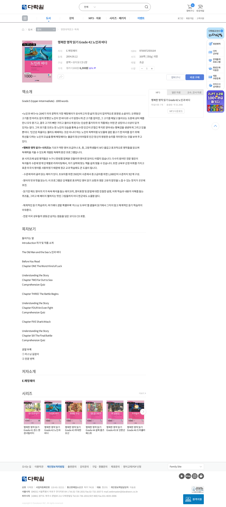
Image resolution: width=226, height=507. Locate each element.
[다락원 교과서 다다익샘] (215, 38)
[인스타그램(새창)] (195, 476)
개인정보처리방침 (55, 466)
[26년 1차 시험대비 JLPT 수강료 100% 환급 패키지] (215, 112)
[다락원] (33, 7)
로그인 (180, 18)
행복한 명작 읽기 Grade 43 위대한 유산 (73, 430)
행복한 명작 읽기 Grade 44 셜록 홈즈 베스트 (95, 430)
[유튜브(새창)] (182, 476)
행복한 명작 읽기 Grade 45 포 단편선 (115, 428)
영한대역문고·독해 (70, 29)
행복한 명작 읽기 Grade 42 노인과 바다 (52, 430)
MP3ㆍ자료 (95, 18)
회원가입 (189, 18)
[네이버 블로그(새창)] (188, 476)
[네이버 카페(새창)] (201, 476)
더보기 (141, 393)
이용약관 (39, 466)
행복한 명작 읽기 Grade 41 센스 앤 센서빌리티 (32, 430)
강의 (71, 18)
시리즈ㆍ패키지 (118, 18)
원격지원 (197, 499)
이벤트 (141, 18)
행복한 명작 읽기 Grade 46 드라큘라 (136, 428)
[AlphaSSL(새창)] (197, 489)
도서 (48, 18)
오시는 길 (26, 466)
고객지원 (200, 18)
